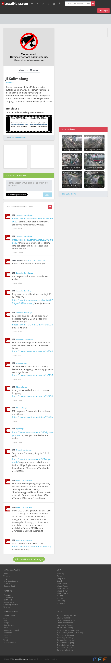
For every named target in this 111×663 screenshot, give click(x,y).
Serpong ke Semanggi (66, 640)
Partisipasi (7, 583)
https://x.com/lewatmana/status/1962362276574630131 (41, 416)
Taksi (5, 640)
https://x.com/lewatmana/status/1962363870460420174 (41, 375)
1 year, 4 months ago (24, 540)
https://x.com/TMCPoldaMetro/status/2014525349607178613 (43, 324)
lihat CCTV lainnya (69, 194)
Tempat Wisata (9, 642)
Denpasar (61, 578)
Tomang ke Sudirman (65, 650)
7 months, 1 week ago (24, 291)
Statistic (35, 70)
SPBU (5, 637)
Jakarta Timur (62, 591)
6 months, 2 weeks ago (24, 215)
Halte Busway (8, 625)
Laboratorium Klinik (11, 630)
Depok (59, 581)
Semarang (61, 600)
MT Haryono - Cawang (71, 150)
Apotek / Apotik (9, 615)
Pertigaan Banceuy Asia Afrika (72, 169)
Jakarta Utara (62, 593)
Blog (5, 578)
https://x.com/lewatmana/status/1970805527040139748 (41, 351)
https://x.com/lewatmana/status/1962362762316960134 (41, 396)
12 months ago (21, 363)
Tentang (6, 576)
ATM (5, 618)
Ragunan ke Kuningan (65, 635)
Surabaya (61, 603)
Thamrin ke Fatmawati (66, 645)
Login (105, 10)
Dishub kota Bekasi (18, 137)
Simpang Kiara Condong (94, 186)
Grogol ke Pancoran (65, 623)
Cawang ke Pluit (63, 618)
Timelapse (12, 108)
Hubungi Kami (9, 586)
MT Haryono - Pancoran (94, 150)
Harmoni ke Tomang (65, 625)
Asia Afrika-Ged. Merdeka (72, 186)
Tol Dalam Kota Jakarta (66, 647)
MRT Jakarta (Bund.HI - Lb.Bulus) (70, 632)
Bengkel (6, 623)
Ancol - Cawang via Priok (67, 615)
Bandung (60, 573)
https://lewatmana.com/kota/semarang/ (32, 546)
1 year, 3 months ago (24, 450)
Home (5, 573)
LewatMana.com (21, 659)
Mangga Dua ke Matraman (68, 630)
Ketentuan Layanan (11, 581)
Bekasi (10, 82)
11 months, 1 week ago (24, 339)
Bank (5, 620)
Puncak (60, 598)
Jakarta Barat (62, 583)
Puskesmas (8, 632)
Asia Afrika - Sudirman (94, 168)
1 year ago (20, 429)
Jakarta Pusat (62, 586)
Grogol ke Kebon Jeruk (66, 620)
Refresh (24, 70)
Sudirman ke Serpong (65, 642)
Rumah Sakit (8, 635)
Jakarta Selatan (63, 588)
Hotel (5, 628)
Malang (60, 596)
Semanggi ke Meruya (65, 637)
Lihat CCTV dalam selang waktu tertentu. (25, 112)
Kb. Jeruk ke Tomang (65, 628)
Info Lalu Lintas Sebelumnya (29, 559)
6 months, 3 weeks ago (36, 260)
